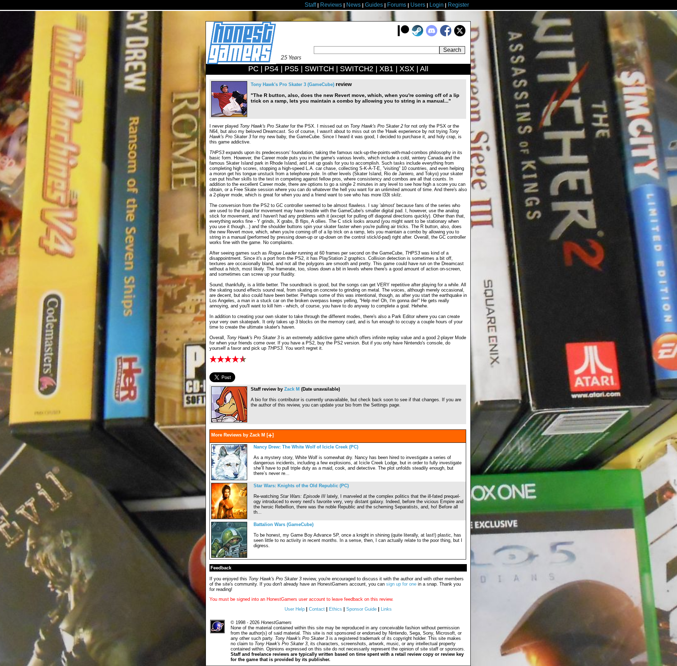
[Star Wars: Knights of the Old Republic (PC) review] (229, 517)
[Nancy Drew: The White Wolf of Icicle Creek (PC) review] (229, 478)
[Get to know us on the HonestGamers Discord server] (431, 34)
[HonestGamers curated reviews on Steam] (417, 34)
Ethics (335, 609)
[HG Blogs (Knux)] (229, 420)
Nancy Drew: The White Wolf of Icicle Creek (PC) (306, 447)
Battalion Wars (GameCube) (283, 524)
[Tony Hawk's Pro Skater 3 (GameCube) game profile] (229, 115)
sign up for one (401, 584)
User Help (295, 609)
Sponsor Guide (361, 609)
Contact (317, 609)
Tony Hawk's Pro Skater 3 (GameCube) (292, 84)
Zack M (292, 389)
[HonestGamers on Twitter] (459, 34)
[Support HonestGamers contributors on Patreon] (403, 34)
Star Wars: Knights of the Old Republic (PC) (301, 485)
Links (386, 609)
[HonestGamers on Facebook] (445, 34)
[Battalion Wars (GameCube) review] (229, 556)
